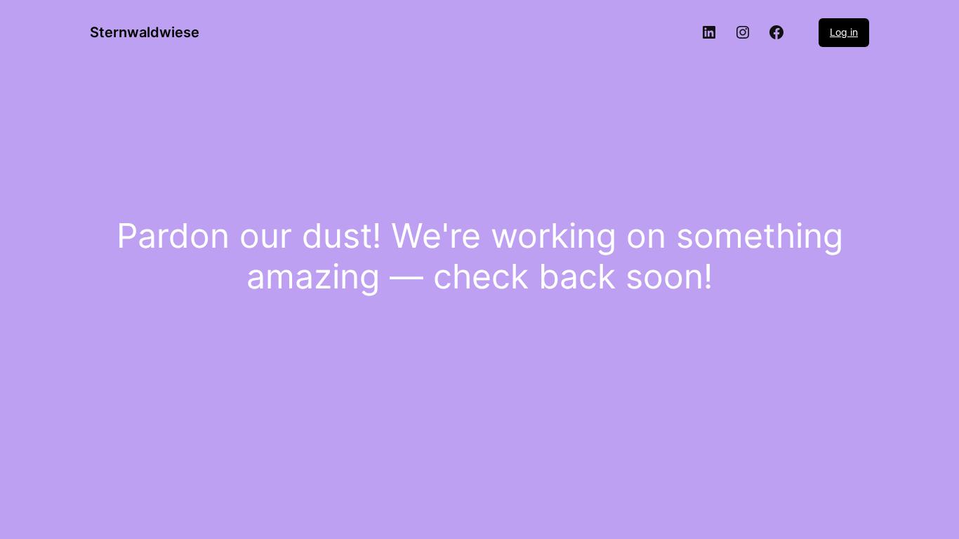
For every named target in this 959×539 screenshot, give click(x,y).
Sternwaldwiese (144, 32)
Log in (844, 32)
